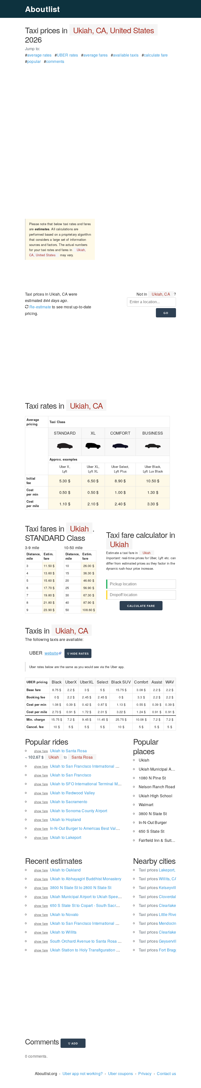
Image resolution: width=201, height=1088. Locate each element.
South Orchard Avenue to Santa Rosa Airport (90, 941)
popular (34, 61)
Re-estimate (39, 307)
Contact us (166, 1073)
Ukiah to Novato (64, 914)
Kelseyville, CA (162, 887)
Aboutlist (42, 8)
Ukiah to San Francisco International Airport (88, 766)
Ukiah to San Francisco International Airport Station (95, 923)
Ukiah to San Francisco (70, 775)
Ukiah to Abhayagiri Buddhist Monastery (85, 878)
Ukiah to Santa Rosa (68, 750)
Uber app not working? (83, 1073)
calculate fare (156, 55)
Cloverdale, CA (162, 896)
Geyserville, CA (163, 941)
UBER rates (67, 55)
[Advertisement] (100, 99)
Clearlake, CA (161, 932)
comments (55, 61)
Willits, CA (158, 878)
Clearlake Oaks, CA (166, 905)
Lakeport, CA (160, 870)
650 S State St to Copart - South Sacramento (89, 905)
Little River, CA (162, 914)
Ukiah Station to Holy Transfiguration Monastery (92, 950)
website (51, 653)
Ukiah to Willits (63, 932)
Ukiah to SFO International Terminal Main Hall (90, 784)
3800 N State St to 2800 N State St (80, 887)
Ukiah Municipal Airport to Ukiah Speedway (88, 896)
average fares (95, 55)
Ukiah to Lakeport (65, 837)
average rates (39, 55)
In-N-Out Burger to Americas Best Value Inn (88, 828)
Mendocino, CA (162, 923)
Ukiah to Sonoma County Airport (78, 810)
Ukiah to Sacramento (68, 801)
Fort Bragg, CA (162, 950)
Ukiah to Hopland (65, 819)
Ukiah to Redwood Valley (72, 793)
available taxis (125, 55)
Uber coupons (120, 1073)
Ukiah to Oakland (65, 870)
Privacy (144, 1073)
